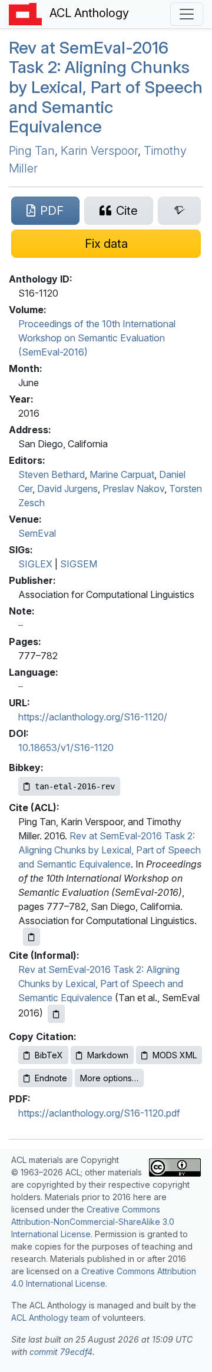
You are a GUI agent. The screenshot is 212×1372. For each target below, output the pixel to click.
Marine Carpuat (122, 474)
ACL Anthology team (50, 1318)
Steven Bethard (51, 474)
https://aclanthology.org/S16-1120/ (92, 717)
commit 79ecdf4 (60, 1352)
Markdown (107, 1055)
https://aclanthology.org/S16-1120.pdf (99, 1113)
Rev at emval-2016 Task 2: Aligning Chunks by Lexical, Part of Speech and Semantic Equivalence (106, 87)
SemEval (37, 533)
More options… (109, 1078)
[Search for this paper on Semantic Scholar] (179, 211)
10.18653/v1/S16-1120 (66, 747)
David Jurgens (67, 488)
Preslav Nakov (133, 488)
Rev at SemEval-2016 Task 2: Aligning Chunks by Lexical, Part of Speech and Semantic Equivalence (109, 850)
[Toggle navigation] (186, 14)
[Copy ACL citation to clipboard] (31, 937)
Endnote (51, 1078)
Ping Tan (32, 151)
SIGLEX (35, 564)
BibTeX (49, 1055)
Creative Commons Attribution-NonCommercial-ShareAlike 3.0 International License (92, 1221)
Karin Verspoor (99, 151)
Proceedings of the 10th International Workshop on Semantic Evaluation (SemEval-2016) (96, 338)
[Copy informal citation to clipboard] (56, 1014)
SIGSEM (78, 564)
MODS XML (175, 1055)
